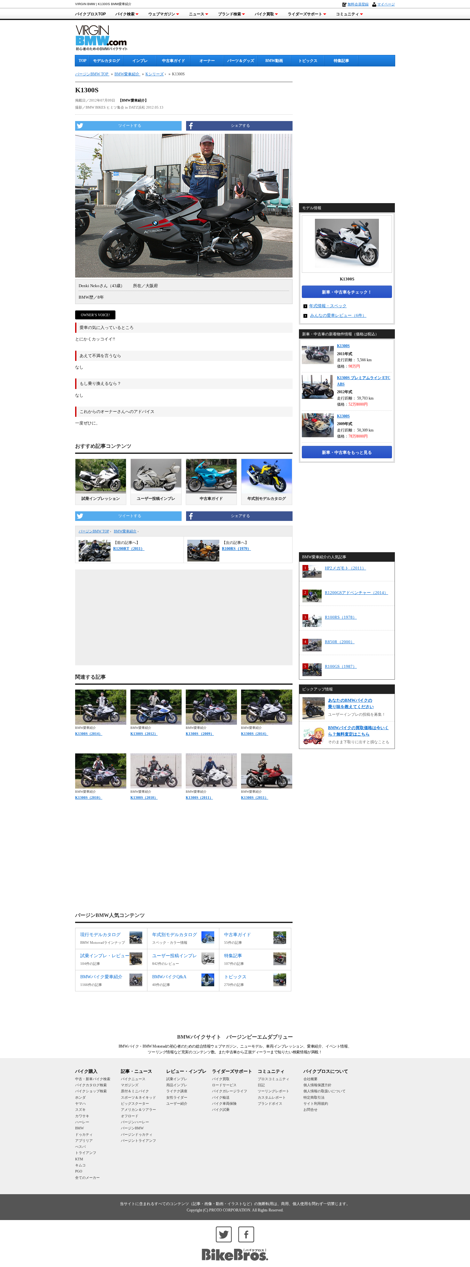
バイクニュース (133, 1079)
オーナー (207, 60)
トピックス (307, 60)
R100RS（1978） (341, 617)
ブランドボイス (270, 1103)
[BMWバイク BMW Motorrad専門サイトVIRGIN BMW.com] (107, 37)
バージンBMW (132, 1128)
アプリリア (84, 1140)
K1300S (343, 346)
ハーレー (82, 1122)
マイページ (386, 4)
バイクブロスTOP (90, 14)
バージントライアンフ (138, 1140)
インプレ (140, 60)
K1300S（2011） (199, 797)
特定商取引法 (314, 1097)
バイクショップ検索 (91, 1091)
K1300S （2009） (200, 734)
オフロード (129, 1116)
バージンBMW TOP (94, 531)
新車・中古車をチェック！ (347, 292)
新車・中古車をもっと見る (347, 452)
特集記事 (341, 60)
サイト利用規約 (315, 1103)
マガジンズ (129, 1085)
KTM (79, 1159)
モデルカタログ (106, 60)
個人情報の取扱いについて (324, 1091)
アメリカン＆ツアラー (138, 1109)
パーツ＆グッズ (240, 60)
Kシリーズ (154, 74)
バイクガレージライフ (229, 1091)
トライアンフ (85, 1153)
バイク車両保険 (224, 1103)
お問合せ (310, 1109)
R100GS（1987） (341, 666)
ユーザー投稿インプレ (156, 498)
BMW (79, 1128)
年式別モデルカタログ (266, 498)
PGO (78, 1171)
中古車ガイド (173, 60)
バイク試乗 (221, 1109)
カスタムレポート (272, 1097)
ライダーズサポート (305, 14)
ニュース (196, 14)
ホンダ (80, 1097)
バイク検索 (125, 14)
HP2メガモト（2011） (345, 568)
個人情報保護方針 (317, 1085)
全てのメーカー (87, 1177)
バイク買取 (264, 14)
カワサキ (82, 1116)
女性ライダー (176, 1097)
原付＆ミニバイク (135, 1091)
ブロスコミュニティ (273, 1079)
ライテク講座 (176, 1091)
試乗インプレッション (101, 498)
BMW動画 (274, 60)
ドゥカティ (84, 1134)
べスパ (80, 1147)
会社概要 (310, 1079)
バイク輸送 (221, 1097)
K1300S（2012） (144, 734)
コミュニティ (347, 14)
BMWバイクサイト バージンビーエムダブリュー (235, 1037)
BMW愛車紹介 (125, 531)
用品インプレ (176, 1085)
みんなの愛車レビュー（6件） (338, 315)
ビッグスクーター (135, 1103)
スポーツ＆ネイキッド (138, 1097)
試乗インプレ (176, 1079)
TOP (82, 60)
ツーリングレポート (273, 1091)
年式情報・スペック (328, 305)
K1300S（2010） (88, 797)
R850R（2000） (340, 641)
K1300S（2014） (88, 734)
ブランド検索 (229, 14)
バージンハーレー (135, 1122)
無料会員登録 (358, 4)
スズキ (80, 1109)
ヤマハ (80, 1103)
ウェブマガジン (161, 14)
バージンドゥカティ (137, 1134)
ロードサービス (224, 1085)
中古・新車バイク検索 (92, 1079)
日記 (261, 1085)
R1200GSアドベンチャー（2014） (356, 592)
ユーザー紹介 (176, 1103)
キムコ (80, 1165)
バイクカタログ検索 (91, 1085)
